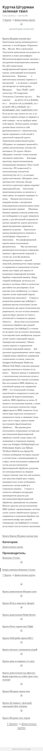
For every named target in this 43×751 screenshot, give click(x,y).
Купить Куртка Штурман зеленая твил (20, 536)
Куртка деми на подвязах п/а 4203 (18, 661)
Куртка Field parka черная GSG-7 (18, 638)
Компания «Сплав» (12, 557)
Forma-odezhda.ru (9, 16)
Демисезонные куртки (25, 20)
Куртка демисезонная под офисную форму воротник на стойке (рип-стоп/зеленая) (20, 676)
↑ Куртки (7, 20)
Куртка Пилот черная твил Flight (18, 626)
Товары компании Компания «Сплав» (19, 569)
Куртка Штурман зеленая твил (17, 38)
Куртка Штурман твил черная (16, 718)
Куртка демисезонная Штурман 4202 (20, 591)
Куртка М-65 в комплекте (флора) (18, 603)
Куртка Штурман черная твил (16, 691)
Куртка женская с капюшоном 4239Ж (20, 649)
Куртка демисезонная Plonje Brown (19, 614)
